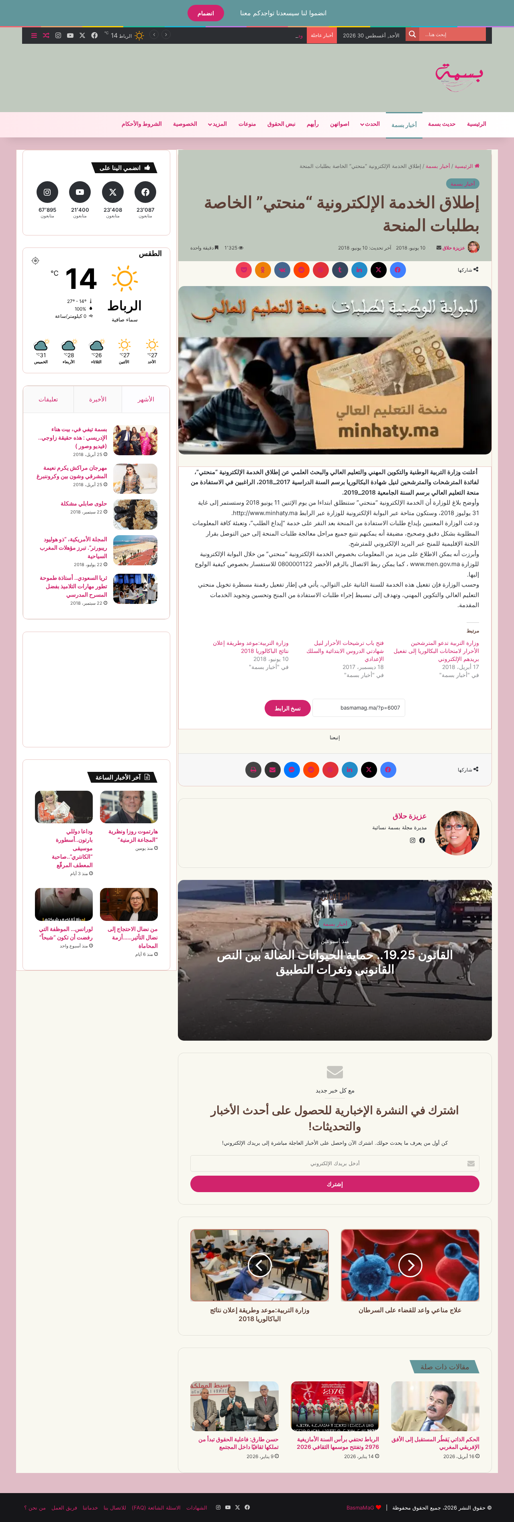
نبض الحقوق (281, 124)
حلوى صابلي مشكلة (84, 503)
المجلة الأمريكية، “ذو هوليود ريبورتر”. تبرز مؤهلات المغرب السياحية (73, 547)
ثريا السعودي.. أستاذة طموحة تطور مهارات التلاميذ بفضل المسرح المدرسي (73, 586)
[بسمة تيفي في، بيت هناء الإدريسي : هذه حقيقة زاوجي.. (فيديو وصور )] (135, 440)
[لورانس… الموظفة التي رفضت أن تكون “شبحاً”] (64, 904)
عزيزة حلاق (454, 248)
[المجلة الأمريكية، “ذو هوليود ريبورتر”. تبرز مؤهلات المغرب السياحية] (135, 550)
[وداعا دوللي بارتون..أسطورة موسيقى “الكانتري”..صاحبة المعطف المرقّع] (64, 807)
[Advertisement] (177, 70)
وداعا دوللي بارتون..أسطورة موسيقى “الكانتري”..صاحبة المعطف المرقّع (223, 35)
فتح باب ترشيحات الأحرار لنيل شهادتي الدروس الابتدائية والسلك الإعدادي (345, 650)
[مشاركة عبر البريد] (273, 770)
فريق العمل (64, 1507)
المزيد (220, 124)
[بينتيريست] (321, 270)
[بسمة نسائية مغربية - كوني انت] (460, 78)
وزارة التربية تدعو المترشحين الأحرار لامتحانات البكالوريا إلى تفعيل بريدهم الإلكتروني (436, 650)
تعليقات (48, 399)
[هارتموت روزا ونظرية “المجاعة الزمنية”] (129, 807)
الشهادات (196, 1507)
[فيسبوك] (398, 270)
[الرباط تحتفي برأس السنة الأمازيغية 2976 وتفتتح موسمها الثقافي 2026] (335, 1406)
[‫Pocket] (244, 270)
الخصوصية (185, 124)
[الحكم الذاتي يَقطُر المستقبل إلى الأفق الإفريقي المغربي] (435, 1406)
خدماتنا (90, 1507)
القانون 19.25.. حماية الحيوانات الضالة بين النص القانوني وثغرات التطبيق (335, 961)
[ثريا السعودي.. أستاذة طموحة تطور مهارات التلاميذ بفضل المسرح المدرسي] (135, 589)
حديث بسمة (442, 124)
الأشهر (146, 399)
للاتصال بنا (115, 1507)
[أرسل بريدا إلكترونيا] (438, 248)
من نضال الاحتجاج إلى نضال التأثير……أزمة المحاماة (133, 937)
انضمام (206, 13)
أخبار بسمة (404, 125)
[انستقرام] (412, 840)
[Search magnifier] (412, 34)
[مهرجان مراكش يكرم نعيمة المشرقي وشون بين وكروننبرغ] (135, 479)
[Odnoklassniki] (263, 270)
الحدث (372, 124)
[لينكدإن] (359, 270)
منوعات (247, 124)
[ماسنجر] (292, 770)
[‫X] (379, 270)
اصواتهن (339, 124)
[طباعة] (253, 770)
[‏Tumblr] (340, 270)
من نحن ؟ (35, 1507)
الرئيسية (476, 124)
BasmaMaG (360, 1507)
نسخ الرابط (288, 708)
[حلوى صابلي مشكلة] (135, 514)
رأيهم (313, 124)
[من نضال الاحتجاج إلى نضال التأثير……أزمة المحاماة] (129, 904)
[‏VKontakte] (282, 270)
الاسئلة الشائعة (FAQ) (156, 1507)
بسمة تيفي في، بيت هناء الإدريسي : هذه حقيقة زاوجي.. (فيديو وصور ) (72, 437)
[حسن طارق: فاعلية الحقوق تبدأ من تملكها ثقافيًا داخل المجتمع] (234, 1406)
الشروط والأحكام (142, 124)
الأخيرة (97, 399)
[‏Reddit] (302, 270)
